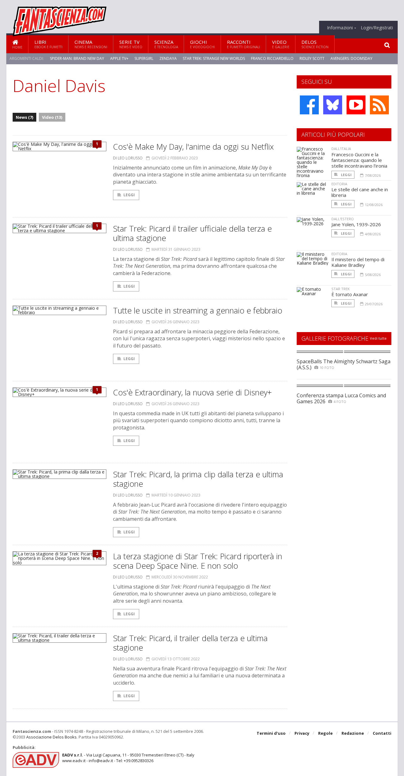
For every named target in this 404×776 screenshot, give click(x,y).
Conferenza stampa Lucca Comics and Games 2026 (341, 398)
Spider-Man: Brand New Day (77, 58)
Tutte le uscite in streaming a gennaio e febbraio (197, 310)
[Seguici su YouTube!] (356, 105)
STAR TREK (340, 288)
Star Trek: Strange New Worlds (214, 58)
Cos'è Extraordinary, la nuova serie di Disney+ (192, 392)
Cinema (90, 44)
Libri (48, 44)
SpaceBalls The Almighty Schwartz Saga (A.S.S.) (343, 364)
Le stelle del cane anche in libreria (359, 192)
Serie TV (130, 44)
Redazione (353, 733)
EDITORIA (339, 184)
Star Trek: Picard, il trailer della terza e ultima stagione (190, 643)
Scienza (166, 44)
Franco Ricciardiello (272, 58)
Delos (315, 44)
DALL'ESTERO (342, 219)
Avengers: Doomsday (351, 58)
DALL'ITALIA (341, 148)
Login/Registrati (377, 28)
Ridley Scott (312, 58)
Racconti (243, 44)
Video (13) (52, 117)
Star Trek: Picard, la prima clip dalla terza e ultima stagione (198, 479)
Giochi (202, 44)
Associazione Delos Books (51, 737)
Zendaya (168, 58)
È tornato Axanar (349, 294)
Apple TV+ (119, 58)
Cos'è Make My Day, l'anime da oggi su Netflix (193, 146)
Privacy (301, 733)
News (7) (24, 117)
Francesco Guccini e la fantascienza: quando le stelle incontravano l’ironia (359, 160)
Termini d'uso (271, 733)
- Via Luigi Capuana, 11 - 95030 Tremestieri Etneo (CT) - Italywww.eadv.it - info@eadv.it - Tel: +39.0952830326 (128, 757)
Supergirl (143, 58)
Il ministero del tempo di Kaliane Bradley (357, 262)
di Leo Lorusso (128, 158)
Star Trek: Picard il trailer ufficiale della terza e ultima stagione (192, 233)
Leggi (129, 195)
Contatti (382, 733)
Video (280, 44)
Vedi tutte (378, 338)
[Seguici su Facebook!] (309, 105)
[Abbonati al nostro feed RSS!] (379, 105)
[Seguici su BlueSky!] (332, 105)
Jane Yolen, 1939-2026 (356, 224)
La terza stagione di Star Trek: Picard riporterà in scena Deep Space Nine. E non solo (197, 561)
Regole (325, 733)
